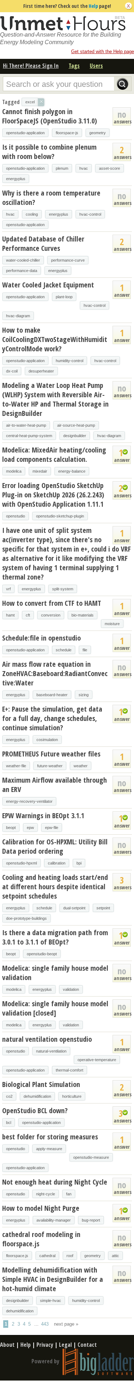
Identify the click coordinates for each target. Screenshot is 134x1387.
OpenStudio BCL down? (35, 1110)
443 (45, 1324)
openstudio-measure (91, 1157)
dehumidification (37, 1096)
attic (115, 1256)
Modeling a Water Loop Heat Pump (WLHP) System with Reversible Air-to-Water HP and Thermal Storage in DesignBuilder (55, 399)
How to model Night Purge (40, 1208)
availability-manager (53, 1220)
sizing (84, 695)
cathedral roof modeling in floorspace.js (41, 1238)
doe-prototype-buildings (26, 918)
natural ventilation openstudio (47, 1039)
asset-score (109, 168)
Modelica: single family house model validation (55, 972)
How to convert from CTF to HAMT (51, 603)
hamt (10, 615)
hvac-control (90, 214)
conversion (50, 615)
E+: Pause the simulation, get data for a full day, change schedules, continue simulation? (52, 718)
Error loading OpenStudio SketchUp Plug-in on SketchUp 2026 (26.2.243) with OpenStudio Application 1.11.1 (53, 495)
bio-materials (82, 615)
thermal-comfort (69, 1070)
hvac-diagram (18, 316)
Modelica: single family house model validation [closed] (55, 1008)
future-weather (50, 766)
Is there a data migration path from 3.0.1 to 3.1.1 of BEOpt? (55, 937)
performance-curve (68, 260)
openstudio (15, 516)
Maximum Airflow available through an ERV (54, 784)
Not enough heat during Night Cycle (54, 1182)
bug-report (91, 1220)
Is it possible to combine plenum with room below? (49, 151)
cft (28, 615)
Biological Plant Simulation (41, 1084)
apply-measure (49, 1149)
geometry (97, 133)
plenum (62, 168)
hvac (83, 168)
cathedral (47, 1256)
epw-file (51, 827)
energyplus (15, 179)
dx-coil (12, 371)
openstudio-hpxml (21, 863)
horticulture (71, 1096)
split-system (62, 589)
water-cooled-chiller (23, 260)
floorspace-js (67, 133)
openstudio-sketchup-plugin (60, 516)
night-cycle (45, 1194)
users (96, 66)
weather (81, 766)
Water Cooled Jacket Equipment (48, 285)
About (7, 1345)
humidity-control (69, 361)
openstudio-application (25, 133)
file (85, 650)
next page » (66, 1324)
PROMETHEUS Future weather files (51, 754)
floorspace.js (17, 1256)
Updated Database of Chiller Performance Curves (43, 243)
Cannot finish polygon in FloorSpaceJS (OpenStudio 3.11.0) (49, 116)
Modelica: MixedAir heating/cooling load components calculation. (54, 454)
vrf (8, 589)
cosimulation (47, 739)
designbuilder (74, 436)
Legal (65, 1345)
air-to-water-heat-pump (26, 425)
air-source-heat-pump (76, 425)
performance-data (21, 270)
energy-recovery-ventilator (29, 801)
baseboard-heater (52, 695)
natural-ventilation (51, 1051)
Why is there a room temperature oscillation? (51, 197)
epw (30, 827)
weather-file (16, 766)
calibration (56, 863)
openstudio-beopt (42, 954)
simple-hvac (50, 1300)
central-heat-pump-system (29, 436)
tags (74, 66)
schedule (63, 650)
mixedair (40, 471)
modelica (13, 471)
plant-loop (64, 297)
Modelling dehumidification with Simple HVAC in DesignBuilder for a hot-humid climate (52, 1279)
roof (69, 1256)
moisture (112, 624)
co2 (9, 1096)
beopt (11, 827)
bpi (78, 863)
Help (93, 6)
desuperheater (41, 371)
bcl (8, 1122)
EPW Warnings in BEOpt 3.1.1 (43, 815)
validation (71, 989)
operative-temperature (97, 1060)
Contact (87, 1345)
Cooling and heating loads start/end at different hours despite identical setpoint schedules (55, 886)
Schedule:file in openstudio (41, 638)
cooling (32, 214)
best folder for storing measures (50, 1137)
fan (68, 1194)
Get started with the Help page (102, 51)
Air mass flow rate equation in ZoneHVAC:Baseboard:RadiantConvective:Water (55, 673)
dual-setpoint (74, 908)
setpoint (103, 908)
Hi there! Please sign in (31, 66)
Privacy (44, 1345)
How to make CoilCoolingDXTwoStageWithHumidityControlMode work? (54, 339)
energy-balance (71, 471)
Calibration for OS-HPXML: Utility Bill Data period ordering (55, 846)
